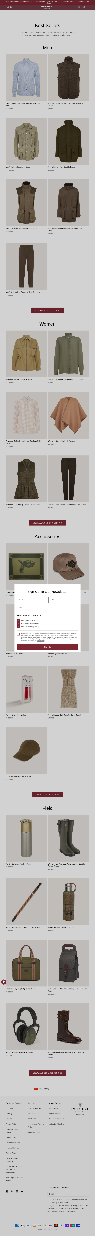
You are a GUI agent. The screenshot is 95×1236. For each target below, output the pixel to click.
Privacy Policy (40, 640)
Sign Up (47, 647)
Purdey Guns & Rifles (29, 620)
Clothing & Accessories (30, 623)
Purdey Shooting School (30, 626)
